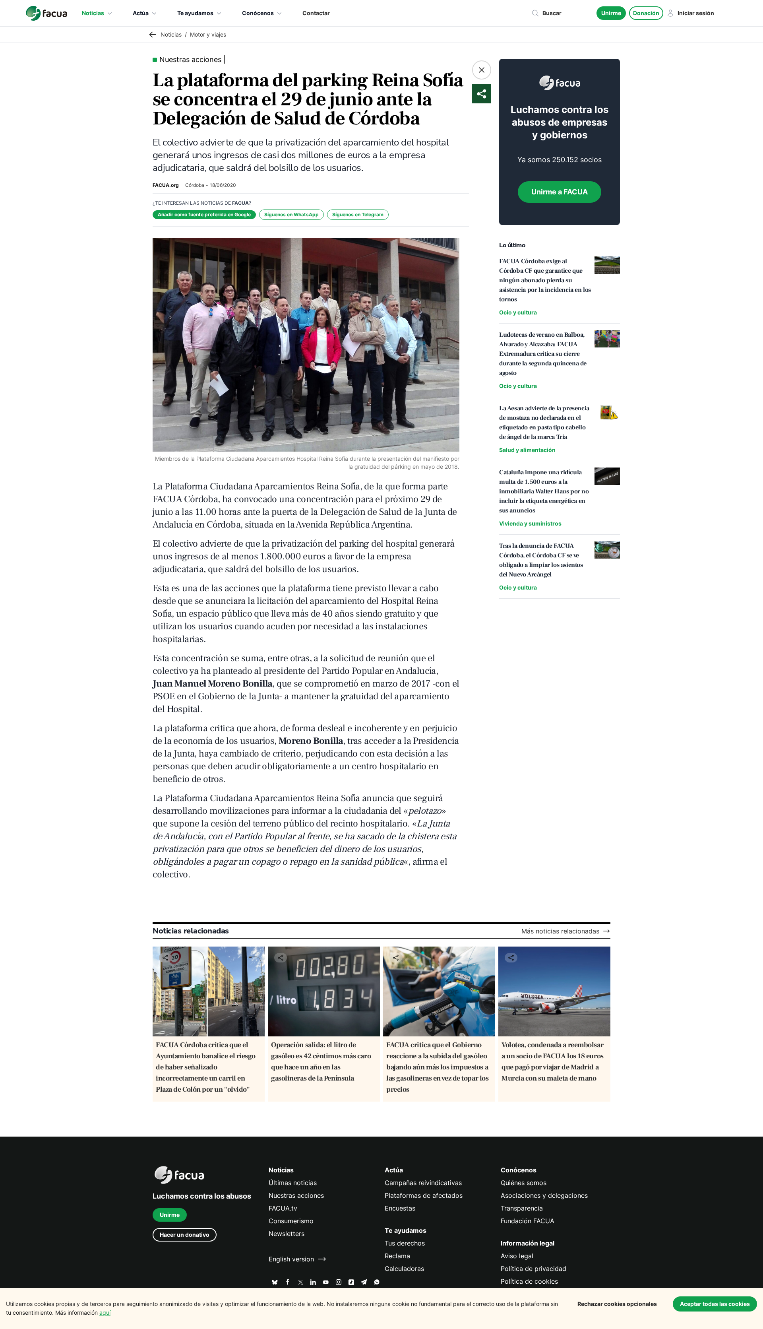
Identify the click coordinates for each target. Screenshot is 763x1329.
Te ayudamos (195, 13)
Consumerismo (291, 1221)
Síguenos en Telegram (357, 214)
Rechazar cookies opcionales (617, 1303)
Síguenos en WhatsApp (291, 214)
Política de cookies (529, 1281)
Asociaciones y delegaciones (544, 1195)
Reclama (397, 1256)
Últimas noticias (293, 1183)
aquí (104, 1312)
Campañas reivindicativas (423, 1183)
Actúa (141, 13)
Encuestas (400, 1208)
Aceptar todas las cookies (715, 1303)
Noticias (93, 13)
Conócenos (258, 13)
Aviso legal (517, 1256)
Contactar (316, 13)
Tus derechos (405, 1243)
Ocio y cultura (518, 312)
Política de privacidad (533, 1269)
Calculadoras (404, 1269)
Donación (646, 13)
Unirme (611, 13)
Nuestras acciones (296, 1195)
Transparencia (522, 1208)
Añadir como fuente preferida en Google (204, 214)
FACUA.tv (283, 1208)
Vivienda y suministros (530, 523)
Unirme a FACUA (559, 192)
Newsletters (286, 1234)
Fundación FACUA (527, 1221)
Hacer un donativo (184, 1234)
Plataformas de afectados (424, 1195)
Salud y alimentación (527, 449)
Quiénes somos (523, 1183)
